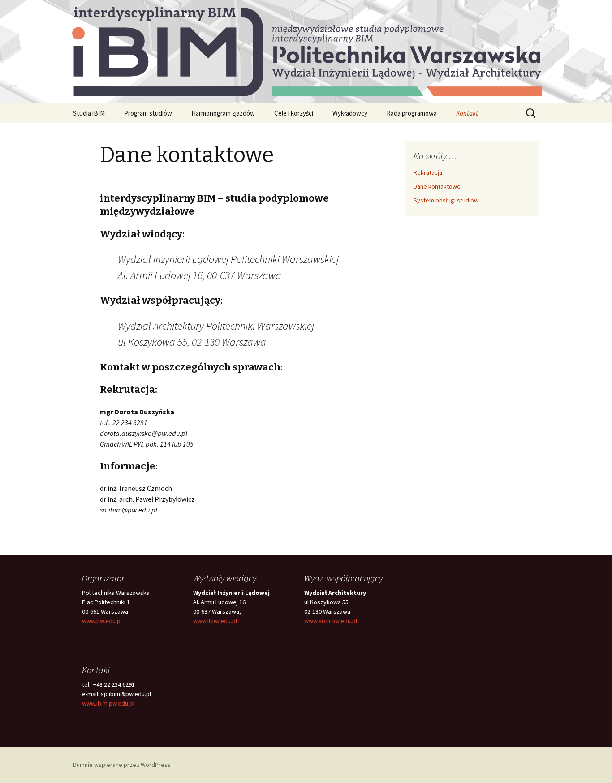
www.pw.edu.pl (102, 621)
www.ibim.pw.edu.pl (108, 703)
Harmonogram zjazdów (223, 113)
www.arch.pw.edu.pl (330, 621)
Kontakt (467, 113)
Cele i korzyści (293, 113)
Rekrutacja (428, 172)
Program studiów (148, 113)
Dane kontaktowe (437, 186)
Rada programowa (412, 113)
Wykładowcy (349, 113)
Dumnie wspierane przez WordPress (122, 765)
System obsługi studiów (446, 200)
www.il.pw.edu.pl (215, 621)
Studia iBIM (89, 113)
